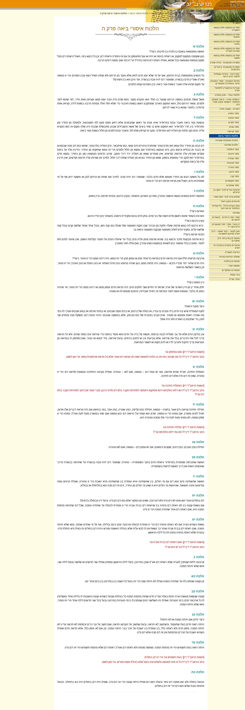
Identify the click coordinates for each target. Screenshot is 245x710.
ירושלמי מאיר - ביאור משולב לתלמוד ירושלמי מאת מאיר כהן (226, 102)
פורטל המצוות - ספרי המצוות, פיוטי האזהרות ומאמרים (225, 82)
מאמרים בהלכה (232, 261)
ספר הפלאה (233, 149)
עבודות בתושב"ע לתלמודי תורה (227, 89)
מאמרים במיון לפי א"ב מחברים (228, 239)
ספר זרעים (233, 153)
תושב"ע (236, 23)
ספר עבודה (233, 158)
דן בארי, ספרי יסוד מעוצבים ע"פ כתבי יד (226, 225)
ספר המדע (233, 113)
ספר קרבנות (233, 162)
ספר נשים (234, 126)
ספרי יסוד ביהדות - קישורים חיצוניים (226, 218)
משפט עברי (234, 265)
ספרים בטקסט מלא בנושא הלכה (227, 42)
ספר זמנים (233, 122)
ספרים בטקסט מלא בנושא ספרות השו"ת (227, 49)
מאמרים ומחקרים (231, 270)
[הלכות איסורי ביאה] (170, 4)
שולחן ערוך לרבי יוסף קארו (227, 196)
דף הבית (202, 13)
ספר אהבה (233, 118)
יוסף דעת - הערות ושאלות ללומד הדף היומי (227, 75)
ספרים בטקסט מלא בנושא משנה (227, 56)
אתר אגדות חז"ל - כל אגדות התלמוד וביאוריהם (226, 207)
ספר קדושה (233, 131)
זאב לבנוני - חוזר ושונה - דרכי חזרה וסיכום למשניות (225, 232)
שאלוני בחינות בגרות (229, 256)
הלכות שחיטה (231, 144)
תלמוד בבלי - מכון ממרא (227, 95)
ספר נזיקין (234, 171)
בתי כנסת (235, 274)
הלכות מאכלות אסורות (227, 140)
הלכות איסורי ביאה (228, 135)
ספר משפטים (232, 180)
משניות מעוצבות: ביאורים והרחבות (227, 68)
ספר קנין (234, 176)
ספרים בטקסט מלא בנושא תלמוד (227, 35)
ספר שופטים (232, 185)
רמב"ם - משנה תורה (230, 109)
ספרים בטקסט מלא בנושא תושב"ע (227, 28)
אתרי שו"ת (234, 279)
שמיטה (236, 212)
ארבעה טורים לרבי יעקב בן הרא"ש (227, 191)
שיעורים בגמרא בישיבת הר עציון (226, 246)
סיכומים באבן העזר (230, 201)
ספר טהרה (233, 167)
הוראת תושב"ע (232, 252)
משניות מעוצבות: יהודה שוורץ (225, 62)
